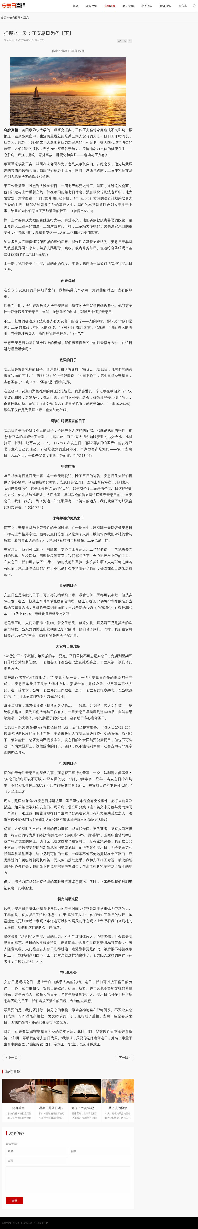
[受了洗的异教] (85, 1091)
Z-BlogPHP (42, 1223)
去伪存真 (109, 5)
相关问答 (147, 5)
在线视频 (91, 5)
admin (11, 40)
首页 (75, 5)
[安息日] (14, 6)
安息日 (18, 1223)
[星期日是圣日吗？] (19, 1091)
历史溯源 (128, 5)
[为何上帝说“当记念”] (52, 1091)
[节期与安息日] (118, 1091)
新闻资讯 (165, 5)
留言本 (183, 5)
